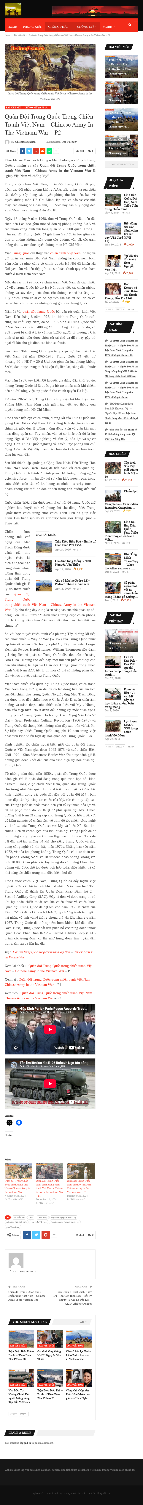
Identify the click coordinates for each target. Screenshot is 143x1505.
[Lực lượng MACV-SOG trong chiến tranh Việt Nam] (113, 726)
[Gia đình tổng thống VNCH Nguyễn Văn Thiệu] (44, 566)
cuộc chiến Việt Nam (39, 1222)
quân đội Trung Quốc (39, 311)
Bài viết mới (13, 107)
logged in (25, 1443)
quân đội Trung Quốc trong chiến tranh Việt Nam (25, 599)
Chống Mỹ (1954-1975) (37, 107)
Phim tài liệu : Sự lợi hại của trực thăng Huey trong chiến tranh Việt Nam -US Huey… (120, 629)
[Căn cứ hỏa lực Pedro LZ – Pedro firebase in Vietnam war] (44, 586)
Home (12, 26)
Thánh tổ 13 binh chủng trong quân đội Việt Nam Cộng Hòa (121, 434)
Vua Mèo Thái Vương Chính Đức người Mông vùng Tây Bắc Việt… (120, 141)
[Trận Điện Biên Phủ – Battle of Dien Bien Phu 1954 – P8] (44, 547)
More (107, 26)
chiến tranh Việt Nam (65, 253)
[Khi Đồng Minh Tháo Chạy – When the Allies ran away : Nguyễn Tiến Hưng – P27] (113, 559)
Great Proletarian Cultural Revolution (65, 1222)
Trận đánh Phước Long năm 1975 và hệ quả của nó (121, 418)
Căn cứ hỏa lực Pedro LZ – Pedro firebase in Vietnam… (73, 582)
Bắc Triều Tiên (19, 1217)
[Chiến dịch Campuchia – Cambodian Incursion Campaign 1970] (113, 496)
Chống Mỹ (85, 26)
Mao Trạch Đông (13, 1227)
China (31, 1217)
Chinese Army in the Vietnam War (39, 971)
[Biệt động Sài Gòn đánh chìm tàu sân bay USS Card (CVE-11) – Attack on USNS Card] (113, 228)
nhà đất (92, 1493)
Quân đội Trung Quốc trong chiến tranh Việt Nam (41, 952)
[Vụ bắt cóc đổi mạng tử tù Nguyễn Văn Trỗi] (113, 261)
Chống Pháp (58, 26)
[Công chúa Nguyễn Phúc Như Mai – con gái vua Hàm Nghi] (79, 1378)
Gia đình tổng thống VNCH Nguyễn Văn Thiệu (73, 562)
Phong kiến (32, 26)
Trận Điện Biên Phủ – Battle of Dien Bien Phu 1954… (75, 543)
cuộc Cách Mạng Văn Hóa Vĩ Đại (63, 1217)
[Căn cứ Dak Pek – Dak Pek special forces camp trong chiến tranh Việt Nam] (113, 662)
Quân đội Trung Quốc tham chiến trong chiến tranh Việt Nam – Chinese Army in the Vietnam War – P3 (49, 1188)
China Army (42, 1217)
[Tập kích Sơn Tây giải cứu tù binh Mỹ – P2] (113, 468)
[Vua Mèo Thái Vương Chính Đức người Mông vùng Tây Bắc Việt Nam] (21, 1378)
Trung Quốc (20, 253)
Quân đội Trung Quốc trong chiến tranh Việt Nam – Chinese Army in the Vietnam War (26, 1295)
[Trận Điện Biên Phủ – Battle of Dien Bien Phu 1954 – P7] (50, 1378)
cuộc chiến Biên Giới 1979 (17, 1222)
